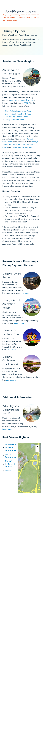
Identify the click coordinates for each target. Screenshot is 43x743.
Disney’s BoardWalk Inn (22, 147)
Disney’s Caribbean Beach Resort (18, 114)
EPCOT (27, 103)
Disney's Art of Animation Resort (18, 111)
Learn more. (26, 293)
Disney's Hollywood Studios (21, 100)
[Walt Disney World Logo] (15, 11)
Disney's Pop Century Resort (16, 117)
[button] (10, 447)
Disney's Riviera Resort (14, 120)
